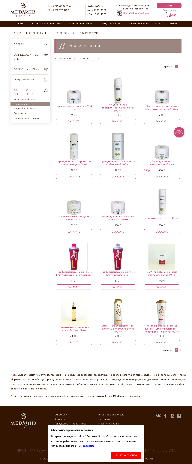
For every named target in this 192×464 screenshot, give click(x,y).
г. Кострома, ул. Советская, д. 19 (132, 7)
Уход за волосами (84, 33)
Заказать (74, 121)
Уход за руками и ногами (27, 118)
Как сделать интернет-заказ (70, 424)
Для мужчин (20, 113)
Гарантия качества (108, 424)
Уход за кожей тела (24, 108)
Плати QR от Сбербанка (135, 13)
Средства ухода (110, 23)
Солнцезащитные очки (46, 23)
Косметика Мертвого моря (145, 23)
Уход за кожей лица (24, 99)
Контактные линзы (81, 23)
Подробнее (87, 446)
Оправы (19, 23)
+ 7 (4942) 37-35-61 (61, 6)
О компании (61, 415)
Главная (16, 33)
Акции (173, 23)
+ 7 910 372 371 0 (60, 10)
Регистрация (169, 10)
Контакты (59, 419)
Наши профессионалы (111, 415)
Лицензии (104, 419)
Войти (169, 6)
